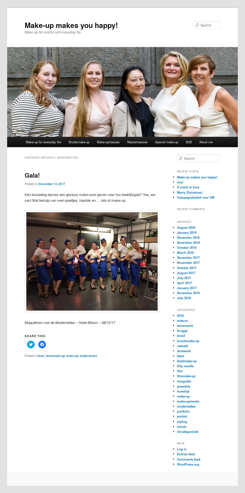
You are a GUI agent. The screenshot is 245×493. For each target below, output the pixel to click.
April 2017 (184, 283)
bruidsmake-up (188, 341)
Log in (182, 449)
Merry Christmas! (189, 192)
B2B (189, 142)
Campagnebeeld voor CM (195, 197)
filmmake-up (186, 376)
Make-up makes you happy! (71, 25)
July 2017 (184, 278)
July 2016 (184, 298)
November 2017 (188, 262)
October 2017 (186, 267)
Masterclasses (137, 142)
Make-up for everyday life (43, 142)
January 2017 (186, 288)
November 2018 (188, 242)
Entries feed (186, 454)
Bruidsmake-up (79, 142)
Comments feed (188, 459)
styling (182, 421)
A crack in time (188, 187)
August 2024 (186, 227)
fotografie (184, 381)
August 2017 (186, 272)
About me (206, 142)
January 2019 (186, 232)
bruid (181, 335)
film (180, 371)
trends (181, 426)
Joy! (180, 182)
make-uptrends (188, 401)
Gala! (32, 175)
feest (41, 356)
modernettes (88, 356)
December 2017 (188, 257)
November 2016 (188, 293)
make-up (72, 356)
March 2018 (185, 252)
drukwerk (184, 351)
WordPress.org (188, 464)
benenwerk (185, 325)
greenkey (183, 386)
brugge (182, 330)
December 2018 (188, 237)
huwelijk (183, 391)
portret (182, 416)
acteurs (182, 320)
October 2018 (186, 247)
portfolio (183, 411)
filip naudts (185, 366)
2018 (180, 315)
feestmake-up (55, 356)
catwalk (182, 346)
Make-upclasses (108, 142)
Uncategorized (187, 431)
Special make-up (166, 142)
